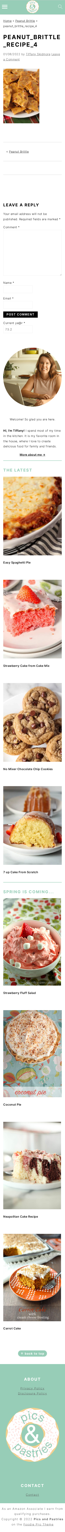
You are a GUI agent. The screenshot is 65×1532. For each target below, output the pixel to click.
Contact (32, 1494)
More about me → (33, 454)
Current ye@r (14, 323)
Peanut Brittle (25, 21)
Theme (48, 1524)
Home (7, 21)
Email (8, 298)
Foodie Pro (33, 1524)
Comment (11, 227)
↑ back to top (32, 1353)
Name (8, 283)
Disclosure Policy (32, 1393)
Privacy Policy (32, 1388)
